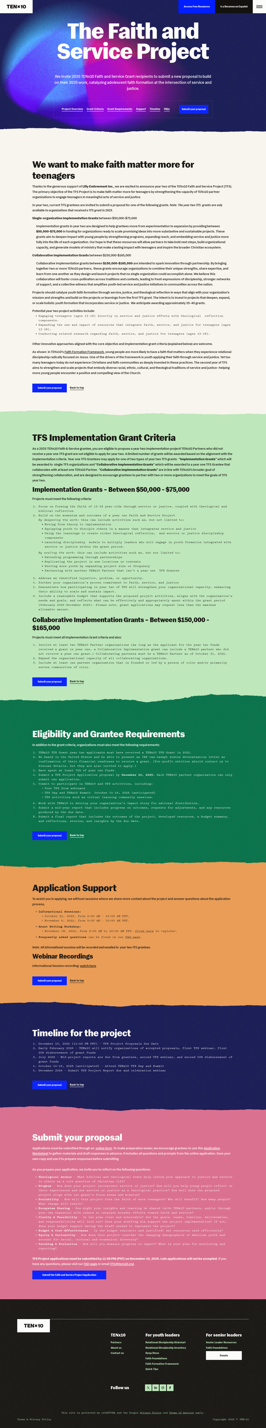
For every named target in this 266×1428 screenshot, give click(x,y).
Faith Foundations (156, 1358)
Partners (116, 1342)
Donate (224, 1355)
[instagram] (163, 1387)
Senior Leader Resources (221, 1342)
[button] (259, 6)
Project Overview (72, 108)
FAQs (167, 108)
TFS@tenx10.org (122, 1264)
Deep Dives (152, 1353)
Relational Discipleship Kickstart (165, 1342)
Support (141, 108)
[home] (16, 6)
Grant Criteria (95, 108)
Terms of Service (181, 1412)
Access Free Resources (197, 6)
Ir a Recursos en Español (234, 6)
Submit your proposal (194, 109)
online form (104, 1148)
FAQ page (132, 937)
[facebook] (170, 1387)
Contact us (117, 1353)
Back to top (77, 387)
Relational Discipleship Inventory (165, 1347)
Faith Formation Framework (84, 352)
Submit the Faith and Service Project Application (69, 1274)
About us (116, 1347)
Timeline (155, 108)
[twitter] (148, 1387)
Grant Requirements (119, 108)
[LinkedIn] (155, 1387)
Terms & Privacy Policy (34, 1419)
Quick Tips (151, 1369)
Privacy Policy (150, 1412)
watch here (88, 966)
